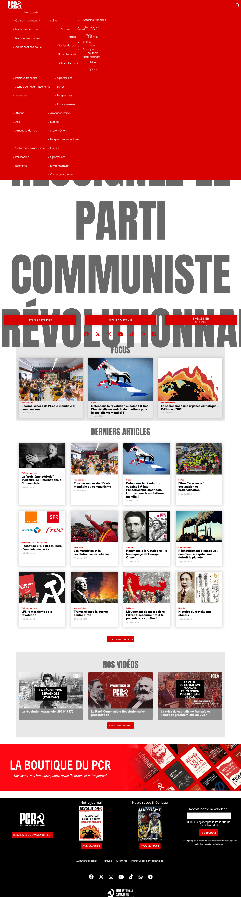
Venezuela (78, 547)
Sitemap (121, 860)
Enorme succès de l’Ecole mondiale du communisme (48, 407)
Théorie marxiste (29, 473)
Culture (129, 547)
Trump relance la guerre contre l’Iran (91, 613)
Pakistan (130, 608)
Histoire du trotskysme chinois (194, 613)
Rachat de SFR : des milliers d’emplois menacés (41, 547)
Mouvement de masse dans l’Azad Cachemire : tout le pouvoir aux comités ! (145, 615)
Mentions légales (86, 860)
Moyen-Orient (80, 608)
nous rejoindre (40, 320)
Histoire (181, 608)
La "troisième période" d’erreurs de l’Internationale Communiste (41, 480)
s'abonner (201, 319)
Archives (107, 860)
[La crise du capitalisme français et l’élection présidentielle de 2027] (190, 696)
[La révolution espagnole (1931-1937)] (51, 696)
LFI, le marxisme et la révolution (36, 613)
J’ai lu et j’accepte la (209, 823)
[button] (222, 696)
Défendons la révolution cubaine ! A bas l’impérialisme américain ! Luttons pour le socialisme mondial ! (119, 409)
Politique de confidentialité (215, 823)
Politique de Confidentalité (217, 841)
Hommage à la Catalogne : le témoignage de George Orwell (146, 554)
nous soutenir (120, 320)
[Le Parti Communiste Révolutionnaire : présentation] (120, 696)
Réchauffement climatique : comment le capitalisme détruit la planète (198, 554)
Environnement (168, 402)
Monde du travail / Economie (34, 542)
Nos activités (27, 402)
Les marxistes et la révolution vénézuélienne (91, 552)
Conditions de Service (207, 844)
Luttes (181, 480)
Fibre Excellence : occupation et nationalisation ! (191, 486)
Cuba (93, 402)
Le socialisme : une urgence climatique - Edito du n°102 (190, 407)
